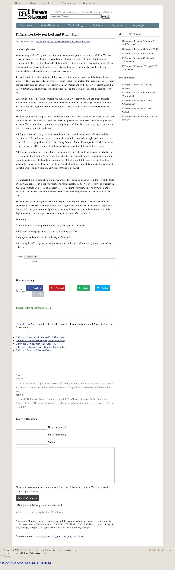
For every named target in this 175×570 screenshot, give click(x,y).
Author (19, 257)
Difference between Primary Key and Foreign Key (40, 347)
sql (82, 536)
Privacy (6, 555)
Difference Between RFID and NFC (140, 48)
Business (26, 25)
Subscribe (156, 550)
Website (52, 442)
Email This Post (27, 324)
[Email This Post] (17, 324)
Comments (167, 550)
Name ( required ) (57, 427)
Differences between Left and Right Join (69, 41)
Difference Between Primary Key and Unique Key (40, 340)
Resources (88, 3)
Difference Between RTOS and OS (139, 53)
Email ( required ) (57, 434)
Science (98, 25)
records (76, 536)
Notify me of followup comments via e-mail (40, 505)
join (110, 55)
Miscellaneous (50, 25)
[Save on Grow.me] (73, 288)
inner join (50, 536)
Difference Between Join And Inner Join (36, 343)
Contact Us (68, 3)
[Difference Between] (33, 19)
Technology (76, 25)
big (97, 124)
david (34, 261)
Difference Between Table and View (34, 350)
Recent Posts (31, 257)
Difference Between (28, 550)
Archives (49, 3)
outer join (66, 536)
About (33, 3)
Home (18, 3)
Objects (117, 25)
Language (137, 25)
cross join (39, 536)
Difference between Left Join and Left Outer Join (40, 337)
